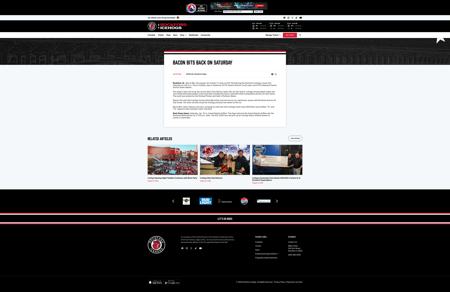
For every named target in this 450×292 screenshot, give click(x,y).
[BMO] (270, 201)
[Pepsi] (231, 201)
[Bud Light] (192, 201)
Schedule (151, 35)
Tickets (161, 35)
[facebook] (284, 17)
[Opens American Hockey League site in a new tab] (196, 8)
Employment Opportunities (266, 254)
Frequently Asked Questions (266, 258)
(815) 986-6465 (294, 255)
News (175, 35)
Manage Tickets (272, 35)
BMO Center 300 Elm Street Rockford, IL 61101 (295, 248)
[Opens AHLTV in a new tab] (238, 6)
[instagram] (288, 17)
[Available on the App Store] (155, 282)
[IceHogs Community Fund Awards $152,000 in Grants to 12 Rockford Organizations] (277, 160)
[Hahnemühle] (212, 201)
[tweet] (275, 74)
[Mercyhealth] (251, 201)
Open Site (258, 11)
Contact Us (292, 242)
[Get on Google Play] (172, 282)
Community (205, 35)
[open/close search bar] (300, 35)
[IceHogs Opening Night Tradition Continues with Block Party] (173, 160)
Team (168, 35)
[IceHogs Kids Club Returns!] (225, 160)
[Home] (167, 26)
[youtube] (300, 17)
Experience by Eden (294, 282)
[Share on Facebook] (272, 74)
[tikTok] (296, 17)
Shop (182, 35)
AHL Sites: (218, 11)
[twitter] (292, 17)
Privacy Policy (279, 282)
